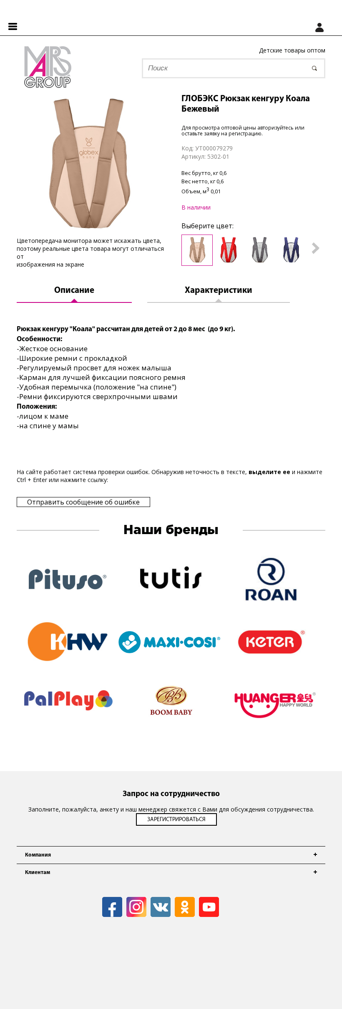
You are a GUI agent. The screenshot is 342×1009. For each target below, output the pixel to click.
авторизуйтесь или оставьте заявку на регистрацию (242, 130)
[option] (88, 165)
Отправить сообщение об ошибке (83, 502)
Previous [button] (172, 248)
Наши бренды (171, 530)
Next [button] (316, 248)
